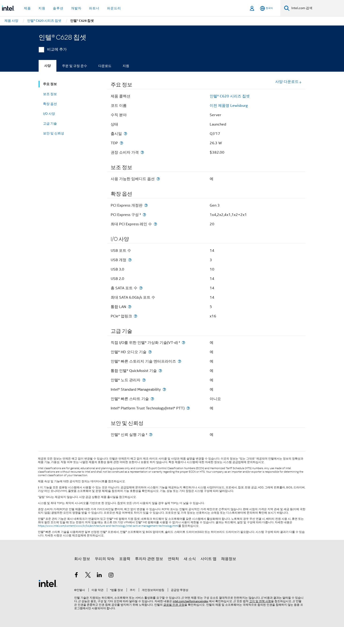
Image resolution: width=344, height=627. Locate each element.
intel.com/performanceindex (190, 601)
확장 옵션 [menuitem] (50, 104)
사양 (47, 65)
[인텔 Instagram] (111, 575)
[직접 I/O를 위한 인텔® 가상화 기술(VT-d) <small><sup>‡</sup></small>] (183, 343)
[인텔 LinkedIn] (99, 575)
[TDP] (121, 143)
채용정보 (228, 559)
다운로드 (104, 66)
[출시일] (125, 134)
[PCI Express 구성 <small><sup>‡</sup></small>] (144, 215)
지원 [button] (41, 8)
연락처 (173, 559)
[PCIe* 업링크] (135, 316)
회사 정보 (82, 559)
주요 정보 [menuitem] (50, 84)
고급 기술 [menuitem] (50, 123)
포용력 (124, 559)
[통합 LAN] (129, 307)
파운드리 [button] (114, 8)
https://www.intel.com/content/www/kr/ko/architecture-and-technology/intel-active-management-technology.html (108, 526)
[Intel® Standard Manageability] (164, 389)
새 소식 (190, 559)
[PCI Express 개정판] (146, 205)
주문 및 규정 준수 (74, 66)
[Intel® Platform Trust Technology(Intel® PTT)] (188, 408)
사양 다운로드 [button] (287, 81)
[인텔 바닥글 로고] (48, 583)
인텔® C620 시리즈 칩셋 (230, 96)
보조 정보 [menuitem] (50, 94)
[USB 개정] (129, 260)
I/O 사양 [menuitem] (49, 113)
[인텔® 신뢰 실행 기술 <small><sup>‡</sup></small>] (150, 435)
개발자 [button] (76, 8)
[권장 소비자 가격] (142, 152)
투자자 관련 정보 (149, 559)
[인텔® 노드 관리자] (143, 380)
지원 (126, 66)
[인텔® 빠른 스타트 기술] (152, 399)
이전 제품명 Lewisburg (229, 105)
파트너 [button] (94, 8)
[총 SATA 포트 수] (140, 288)
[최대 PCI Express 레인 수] (155, 224)
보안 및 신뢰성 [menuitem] (53, 133)
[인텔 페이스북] (76, 575)
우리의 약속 (104, 559)
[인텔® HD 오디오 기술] (150, 352)
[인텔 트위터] (88, 575)
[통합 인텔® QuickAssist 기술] (160, 371)
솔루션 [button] (58, 8)
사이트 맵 (208, 559)
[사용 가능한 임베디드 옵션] (158, 179)
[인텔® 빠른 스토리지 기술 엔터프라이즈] (179, 361)
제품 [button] (27, 8)
